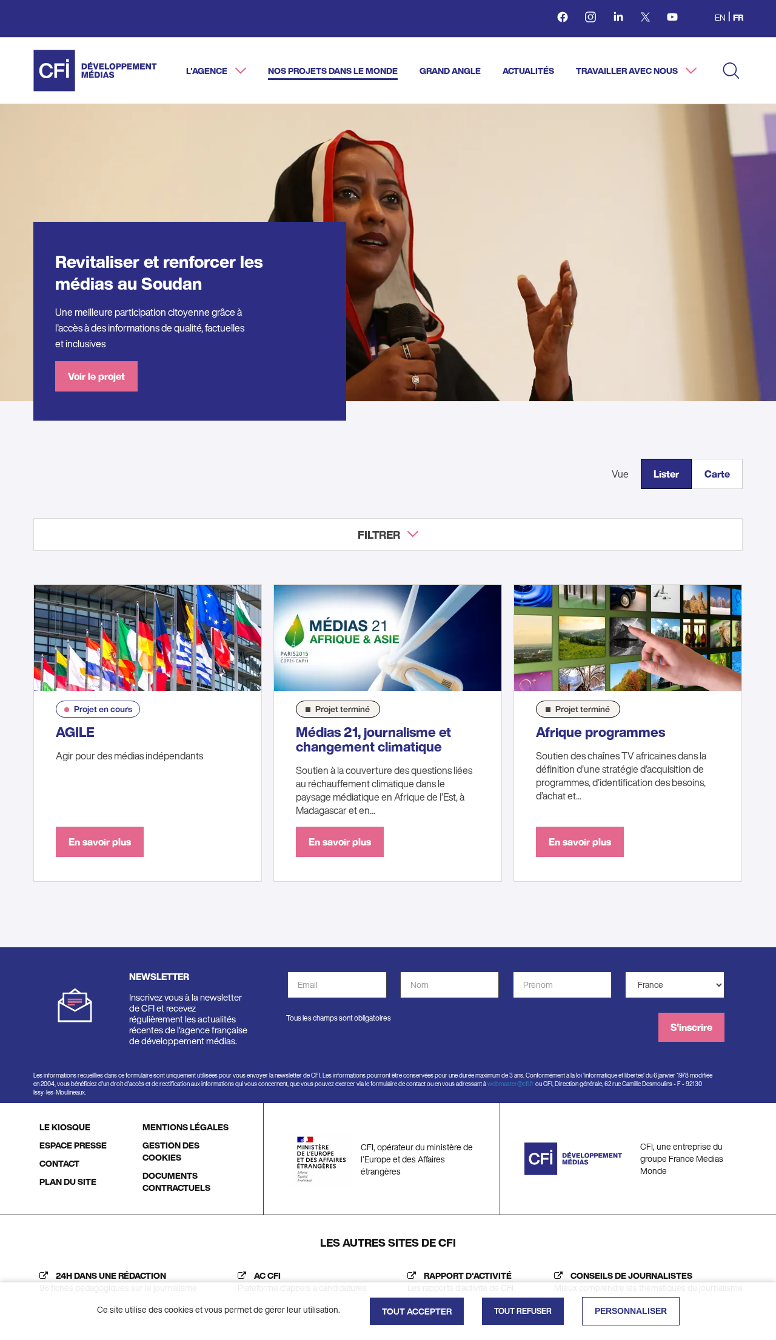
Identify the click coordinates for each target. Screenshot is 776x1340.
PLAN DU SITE (67, 1181)
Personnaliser (631, 1311)
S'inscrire (691, 1027)
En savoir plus (100, 842)
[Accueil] (95, 71)
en (720, 17)
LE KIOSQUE (64, 1127)
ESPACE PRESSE (73, 1145)
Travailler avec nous (628, 70)
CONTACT (59, 1163)
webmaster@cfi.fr (510, 1083)
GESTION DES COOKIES (170, 1151)
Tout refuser (523, 1311)
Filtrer (379, 534)
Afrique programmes (600, 732)
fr (738, 17)
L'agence (207, 70)
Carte (717, 474)
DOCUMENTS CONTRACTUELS (176, 1181)
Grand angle (450, 70)
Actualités (528, 70)
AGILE (75, 732)
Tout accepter (417, 1311)
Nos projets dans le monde (333, 70)
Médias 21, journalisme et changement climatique (373, 739)
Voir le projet (96, 376)
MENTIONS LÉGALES (185, 1127)
